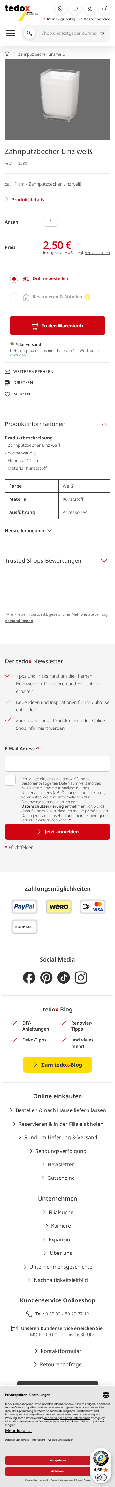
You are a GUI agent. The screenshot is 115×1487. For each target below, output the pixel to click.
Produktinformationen (35, 424)
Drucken (23, 382)
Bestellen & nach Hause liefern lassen (61, 1110)
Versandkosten (97, 252)
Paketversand (28, 344)
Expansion (61, 1239)
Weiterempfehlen (33, 371)
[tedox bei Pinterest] (46, 977)
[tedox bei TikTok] (63, 977)
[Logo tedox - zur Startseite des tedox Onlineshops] (21, 13)
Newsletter (61, 1164)
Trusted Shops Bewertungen (43, 560)
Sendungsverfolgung (61, 1151)
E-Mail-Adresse (22, 748)
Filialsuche (61, 1212)
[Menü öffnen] (10, 33)
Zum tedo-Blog (61, 1064)
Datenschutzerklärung (42, 806)
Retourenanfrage (61, 1364)
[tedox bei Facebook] (29, 977)
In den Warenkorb (62, 326)
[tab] (57, 279)
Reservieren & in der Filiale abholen (61, 1123)
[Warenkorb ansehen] (104, 9)
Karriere (61, 1225)
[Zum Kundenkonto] (90, 9)
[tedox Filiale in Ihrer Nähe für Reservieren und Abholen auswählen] (60, 9)
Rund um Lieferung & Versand (60, 1137)
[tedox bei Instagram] (81, 977)
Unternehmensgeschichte (60, 1266)
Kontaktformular (61, 1350)
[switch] (101, 1477)
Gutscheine (61, 1177)
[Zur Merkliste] (75, 9)
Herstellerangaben (25, 531)
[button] (57, 99)
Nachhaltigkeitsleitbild (61, 1280)
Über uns (61, 1252)
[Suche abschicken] (102, 33)
